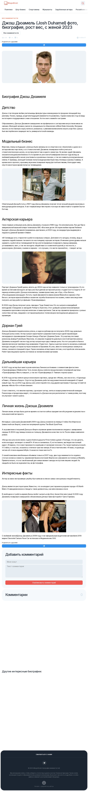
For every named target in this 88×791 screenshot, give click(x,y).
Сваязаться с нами (44, 754)
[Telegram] (44, 763)
